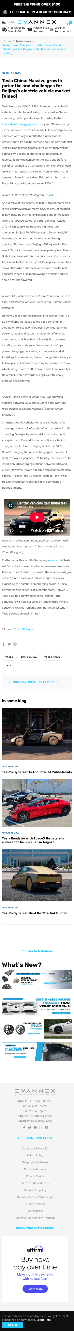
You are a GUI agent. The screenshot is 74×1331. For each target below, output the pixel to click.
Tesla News (23, 41)
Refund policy (35, 1211)
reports (52, 560)
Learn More (44, 1320)
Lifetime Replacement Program (35, 1218)
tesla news (52, 657)
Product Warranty (35, 1169)
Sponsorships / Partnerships (35, 1197)
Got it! (12, 1325)
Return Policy (35, 1155)
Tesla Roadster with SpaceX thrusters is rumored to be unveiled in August (33, 840)
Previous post (24, 682)
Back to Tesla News (39, 951)
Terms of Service (35, 1204)
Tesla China (29, 657)
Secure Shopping (35, 1190)
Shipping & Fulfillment (35, 1162)
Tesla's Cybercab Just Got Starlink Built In (34, 913)
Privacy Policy (35, 1176)
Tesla (48, 195)
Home (7, 41)
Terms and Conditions (35, 1183)
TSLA (8, 665)
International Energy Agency (19, 124)
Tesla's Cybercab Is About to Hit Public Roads (37, 772)
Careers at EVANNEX (35, 1148)
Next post (47, 682)
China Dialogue (23, 629)
